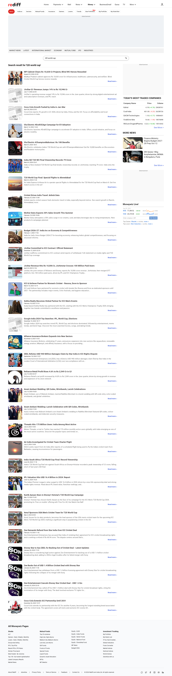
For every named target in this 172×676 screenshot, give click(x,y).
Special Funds (44, 651)
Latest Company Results (16, 659)
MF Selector (43, 662)
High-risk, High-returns (47, 637)
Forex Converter (108, 645)
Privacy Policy (36, 672)
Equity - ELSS (75, 631)
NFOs (41, 659)
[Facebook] (150, 672)
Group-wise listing (13, 643)
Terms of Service (51, 672)
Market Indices (107, 648)
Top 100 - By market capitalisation (19, 657)
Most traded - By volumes (16, 654)
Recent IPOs (12, 648)
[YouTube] (159, 672)
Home (46, 5)
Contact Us (75, 672)
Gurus (117, 5)
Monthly (26, 637)
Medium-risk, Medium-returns (49, 640)
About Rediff (12, 672)
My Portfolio (103, 11)
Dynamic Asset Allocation (48, 657)
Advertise (24, 672)
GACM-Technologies (131, 116)
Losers (70, 11)
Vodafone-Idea (129, 120)
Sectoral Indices (108, 651)
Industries (88, 50)
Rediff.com (92, 672)
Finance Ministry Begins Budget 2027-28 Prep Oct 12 (153, 141)
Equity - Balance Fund (78, 640)
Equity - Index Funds (77, 634)
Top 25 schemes (45, 634)
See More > (159, 127)
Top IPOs (14, 645)
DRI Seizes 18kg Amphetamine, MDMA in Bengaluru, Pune (153, 154)
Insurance (51, 11)
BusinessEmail (105, 5)
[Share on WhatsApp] (142, 672)
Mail (69, 5)
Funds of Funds (45, 648)
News (78, 5)
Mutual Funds (39, 11)
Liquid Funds (44, 654)
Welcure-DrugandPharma (133, 124)
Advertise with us (108, 657)
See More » (159, 165)
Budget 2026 (75, 648)
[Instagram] (154, 672)
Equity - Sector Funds (78, 637)
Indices (19, 11)
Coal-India (127, 111)
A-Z (9, 634)
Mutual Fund (70, 50)
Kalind (125, 107)
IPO (79, 50)
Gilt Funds (43, 645)
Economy (58, 50)
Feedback (64, 672)
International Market (41, 50)
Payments (57, 5)
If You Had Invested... (109, 640)
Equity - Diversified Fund (79, 642)
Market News (15, 50)
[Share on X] (146, 672)
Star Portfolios (90, 11)
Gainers (61, 11)
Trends (79, 11)
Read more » (112, 81)
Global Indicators (108, 643)
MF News (74, 645)
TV (124, 5)
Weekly (20, 637)
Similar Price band (14, 651)
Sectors (28, 11)
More (132, 5)
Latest (26, 50)
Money (90, 5)
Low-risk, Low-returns (46, 643)
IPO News (20, 648)
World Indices (107, 654)
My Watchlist (115, 11)
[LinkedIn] (163, 672)
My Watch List (107, 637)
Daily (15, 637)
